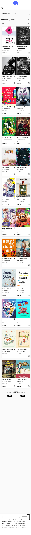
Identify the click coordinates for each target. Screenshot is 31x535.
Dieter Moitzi (20, 320)
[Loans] (25, 8)
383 (13, 392)
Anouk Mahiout (7, 351)
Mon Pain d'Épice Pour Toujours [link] (22, 167)
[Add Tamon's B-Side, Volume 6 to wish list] (14, 204)
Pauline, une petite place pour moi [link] (8, 349)
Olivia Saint (20, 108)
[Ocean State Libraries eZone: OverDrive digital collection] (15, 3)
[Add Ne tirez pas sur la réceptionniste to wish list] (14, 386)
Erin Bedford (20, 169)
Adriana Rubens (21, 199)
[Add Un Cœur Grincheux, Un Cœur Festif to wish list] (29, 144)
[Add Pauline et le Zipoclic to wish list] (29, 356)
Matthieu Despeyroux (8, 381)
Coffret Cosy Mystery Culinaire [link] (22, 379)
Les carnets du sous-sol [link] (8, 76)
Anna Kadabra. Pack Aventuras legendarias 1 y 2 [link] (8, 319)
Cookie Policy (7, 531)
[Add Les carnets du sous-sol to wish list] (14, 83)
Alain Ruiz (20, 230)
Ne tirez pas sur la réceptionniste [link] (8, 379)
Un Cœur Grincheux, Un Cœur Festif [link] (22, 137)
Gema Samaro (7, 48)
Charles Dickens (21, 48)
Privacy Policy (13, 518)
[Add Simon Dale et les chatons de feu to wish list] (29, 326)
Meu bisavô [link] (20, 288)
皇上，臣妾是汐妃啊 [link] (7, 228)
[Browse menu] (28, 8)
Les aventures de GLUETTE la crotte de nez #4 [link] (22, 228)
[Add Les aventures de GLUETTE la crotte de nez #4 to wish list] (29, 235)
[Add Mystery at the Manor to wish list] (14, 144)
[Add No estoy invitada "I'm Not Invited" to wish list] (14, 53)
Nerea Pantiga (6, 169)
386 (22, 392)
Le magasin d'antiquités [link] (22, 76)
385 (19, 392)
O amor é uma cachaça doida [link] (8, 258)
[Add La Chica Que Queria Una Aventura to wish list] (29, 113)
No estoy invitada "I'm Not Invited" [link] (8, 46)
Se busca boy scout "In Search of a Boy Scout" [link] (22, 197)
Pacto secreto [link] (5, 167)
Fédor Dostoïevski (7, 78)
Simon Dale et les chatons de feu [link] (22, 319)
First (10, 395)
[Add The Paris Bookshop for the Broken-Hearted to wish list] (14, 113)
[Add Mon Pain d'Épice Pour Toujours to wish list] (29, 174)
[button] (26, 14)
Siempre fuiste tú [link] (6, 288)
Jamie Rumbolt (21, 290)
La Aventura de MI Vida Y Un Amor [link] (22, 258)
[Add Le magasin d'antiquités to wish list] (29, 83)
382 (10, 392)
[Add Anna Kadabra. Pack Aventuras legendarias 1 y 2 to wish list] (14, 326)
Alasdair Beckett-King (8, 139)
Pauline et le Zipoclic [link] (22, 349)
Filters (3, 23)
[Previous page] (7, 392)
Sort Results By (5, 19)
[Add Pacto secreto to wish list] (14, 174)
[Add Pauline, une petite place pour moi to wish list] (14, 356)
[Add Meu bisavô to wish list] (29, 295)
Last (23, 395)
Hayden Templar (21, 139)
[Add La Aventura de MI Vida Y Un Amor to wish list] (29, 265)
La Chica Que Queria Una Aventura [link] (22, 107)
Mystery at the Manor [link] (7, 137)
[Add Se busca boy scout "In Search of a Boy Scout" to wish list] (29, 204)
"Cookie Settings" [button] (21, 525)
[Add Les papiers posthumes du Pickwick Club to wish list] (29, 53)
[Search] (2, 8)
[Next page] (25, 392)
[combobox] (12, 8)
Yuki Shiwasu (6, 199)
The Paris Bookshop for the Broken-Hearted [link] (8, 107)
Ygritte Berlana (7, 290)
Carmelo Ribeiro (7, 260)
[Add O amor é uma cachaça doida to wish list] (14, 265)
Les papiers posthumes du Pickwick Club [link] (22, 46)
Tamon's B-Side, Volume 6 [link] (8, 197)
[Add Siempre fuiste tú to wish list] (14, 295)
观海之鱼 (5, 230)
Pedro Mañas (6, 320)
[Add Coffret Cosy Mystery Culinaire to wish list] (29, 386)
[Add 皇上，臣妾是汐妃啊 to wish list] (14, 235)
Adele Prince (20, 381)
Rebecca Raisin (7, 108)
